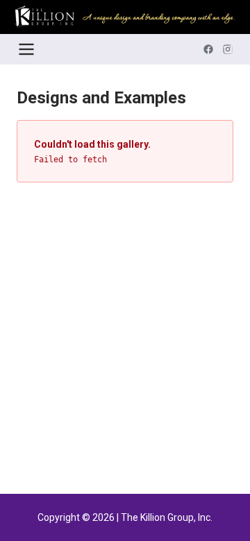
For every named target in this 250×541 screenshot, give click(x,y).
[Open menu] (26, 49)
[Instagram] (227, 49)
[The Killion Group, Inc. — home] (125, 17)
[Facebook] (208, 49)
